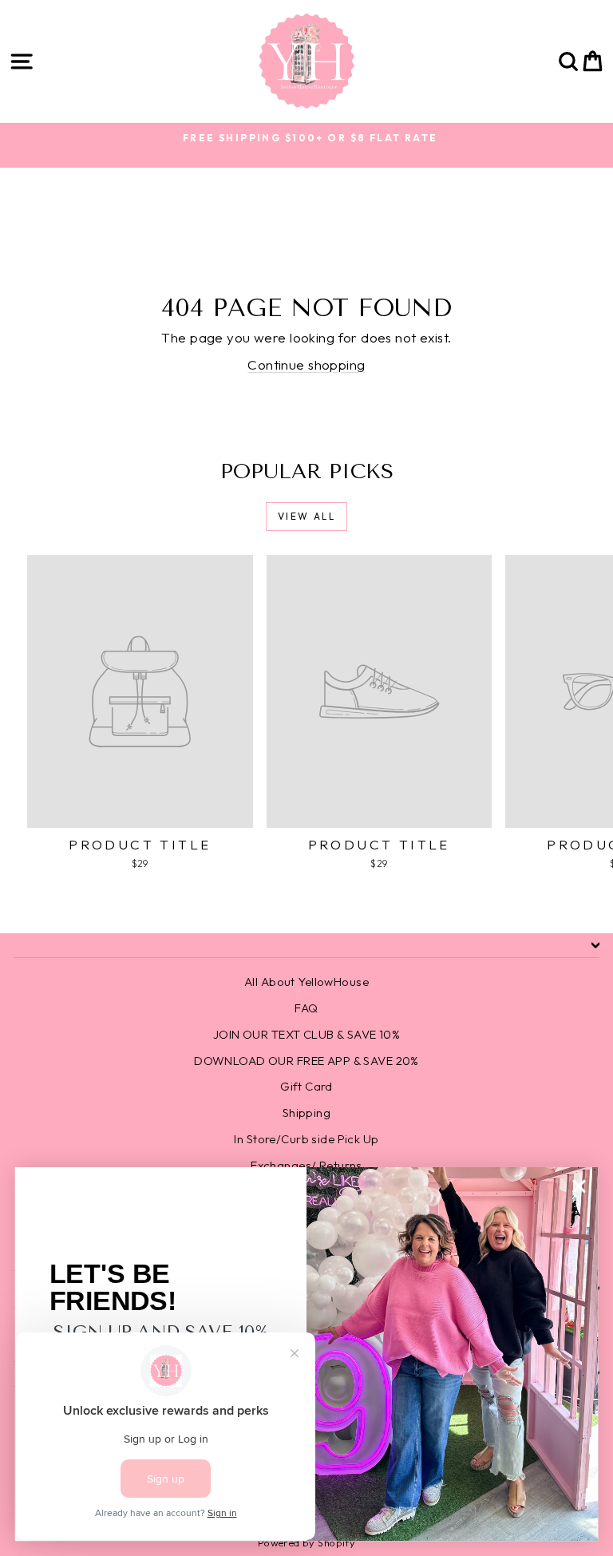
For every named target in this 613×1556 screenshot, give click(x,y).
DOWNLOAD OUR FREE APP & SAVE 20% (306, 1060)
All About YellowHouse (306, 981)
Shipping (306, 1112)
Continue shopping (306, 364)
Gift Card (306, 1086)
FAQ (306, 1008)
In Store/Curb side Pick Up (306, 1138)
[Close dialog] (579, 1186)
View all (306, 516)
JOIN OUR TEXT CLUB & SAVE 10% (306, 1034)
